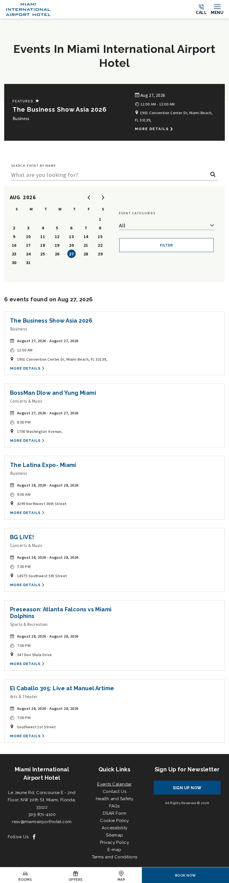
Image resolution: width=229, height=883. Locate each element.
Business (21, 118)
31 (28, 262)
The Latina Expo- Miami (43, 465)
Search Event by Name (33, 165)
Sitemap (114, 835)
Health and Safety (114, 798)
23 (14, 254)
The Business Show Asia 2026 (60, 109)
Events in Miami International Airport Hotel (114, 55)
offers (76, 880)
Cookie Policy (114, 820)
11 (42, 236)
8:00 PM (20, 422)
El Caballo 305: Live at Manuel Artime (62, 688)
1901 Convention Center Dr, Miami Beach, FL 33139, (174, 116)
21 (86, 245)
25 (42, 254)
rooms (25, 880)
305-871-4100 (42, 814)
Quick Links (114, 769)
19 (57, 245)
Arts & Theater (23, 696)
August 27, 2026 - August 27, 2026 (47, 340)
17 (28, 245)
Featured (26, 101)
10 (28, 236)
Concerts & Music (26, 401)
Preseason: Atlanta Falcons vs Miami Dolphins (61, 612)
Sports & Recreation (29, 624)
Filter (166, 245)
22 (100, 245)
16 (14, 245)
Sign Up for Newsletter (187, 769)
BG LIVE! (22, 537)
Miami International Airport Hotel (42, 773)
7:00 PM (20, 566)
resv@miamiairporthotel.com (42, 821)
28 (86, 254)
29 (100, 254)
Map (121, 880)
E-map (114, 849)
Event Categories (137, 213)
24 (28, 254)
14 (86, 236)
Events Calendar (114, 784)
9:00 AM (20, 494)
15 (100, 236)
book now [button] (185, 875)
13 (71, 236)
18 (42, 245)
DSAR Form (114, 813)
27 (71, 254)
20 (71, 245)
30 (14, 262)
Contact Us (115, 791)
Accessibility (115, 827)
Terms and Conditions (114, 856)
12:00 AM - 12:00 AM (155, 103)
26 (57, 254)
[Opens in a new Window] (34, 837)
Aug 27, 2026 (152, 95)
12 (57, 236)
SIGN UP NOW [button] (192, 790)
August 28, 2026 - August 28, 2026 (47, 485)
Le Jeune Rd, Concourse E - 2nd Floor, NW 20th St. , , (42, 800)
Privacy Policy (114, 842)
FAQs (114, 806)
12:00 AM (21, 350)
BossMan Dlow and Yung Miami (53, 392)
